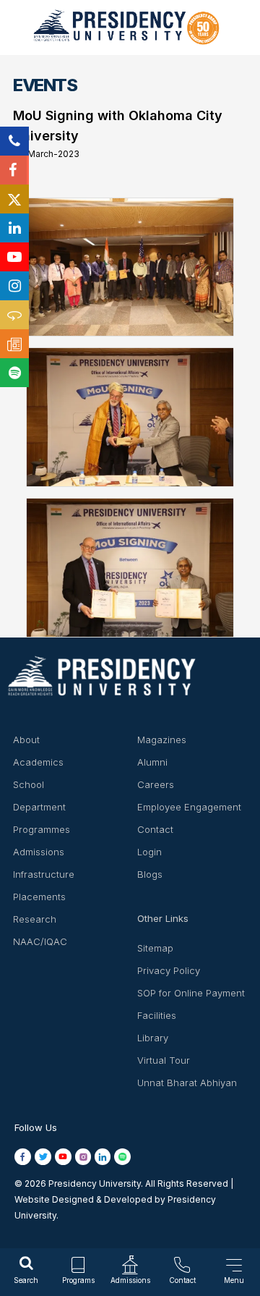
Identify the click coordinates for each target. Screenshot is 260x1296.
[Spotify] (14, 372)
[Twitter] (14, 199)
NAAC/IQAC (40, 941)
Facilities (156, 1015)
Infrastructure (43, 874)
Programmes (41, 829)
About (26, 739)
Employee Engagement (189, 807)
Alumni (152, 762)
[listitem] (24, 1156)
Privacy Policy (168, 970)
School (28, 784)
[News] (14, 343)
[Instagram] (14, 285)
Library (152, 1037)
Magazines (161, 739)
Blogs (149, 874)
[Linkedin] (14, 227)
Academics (38, 762)
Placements (39, 896)
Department (39, 807)
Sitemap (155, 948)
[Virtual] (14, 314)
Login (149, 851)
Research (34, 919)
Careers (155, 784)
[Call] (14, 141)
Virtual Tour (163, 1060)
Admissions (38, 851)
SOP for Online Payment (191, 993)
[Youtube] (14, 256)
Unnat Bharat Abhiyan (187, 1082)
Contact (155, 829)
